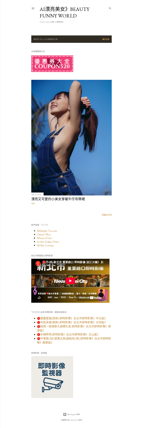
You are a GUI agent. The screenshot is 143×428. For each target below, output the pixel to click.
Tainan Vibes (44, 234)
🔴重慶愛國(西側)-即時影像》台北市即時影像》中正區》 (72, 318)
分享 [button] (33, 204)
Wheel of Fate (44, 238)
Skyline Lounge (45, 245)
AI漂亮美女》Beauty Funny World (64, 12)
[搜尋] (110, 7)
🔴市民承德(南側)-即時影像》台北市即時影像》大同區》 (72, 322)
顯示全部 (106, 39)
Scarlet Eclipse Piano (48, 241)
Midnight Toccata (47, 231)
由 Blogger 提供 (74, 414)
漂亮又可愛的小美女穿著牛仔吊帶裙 (58, 199)
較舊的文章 (107, 215)
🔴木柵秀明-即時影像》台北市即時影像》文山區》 (68, 334)
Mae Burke (74, 420)
